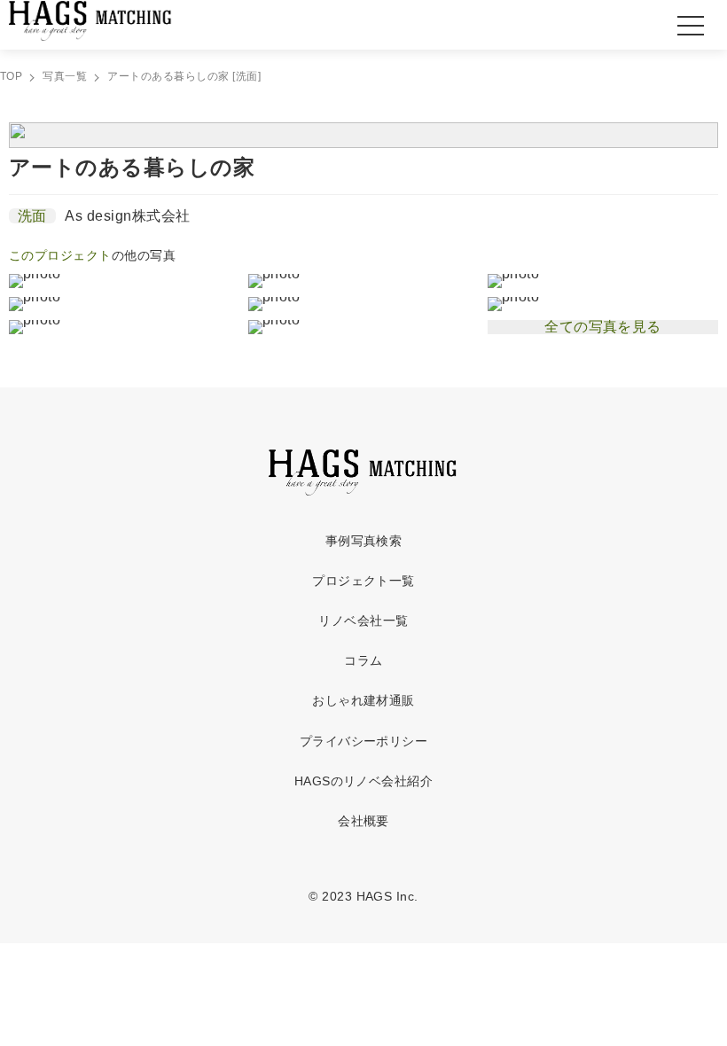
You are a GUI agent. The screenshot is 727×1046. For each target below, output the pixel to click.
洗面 (32, 215)
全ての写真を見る (602, 327)
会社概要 (363, 821)
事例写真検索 (364, 541)
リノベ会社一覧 (363, 620)
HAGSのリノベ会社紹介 (364, 781)
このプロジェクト (60, 255)
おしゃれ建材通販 (363, 700)
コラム (363, 660)
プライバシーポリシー (364, 741)
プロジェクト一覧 (363, 581)
